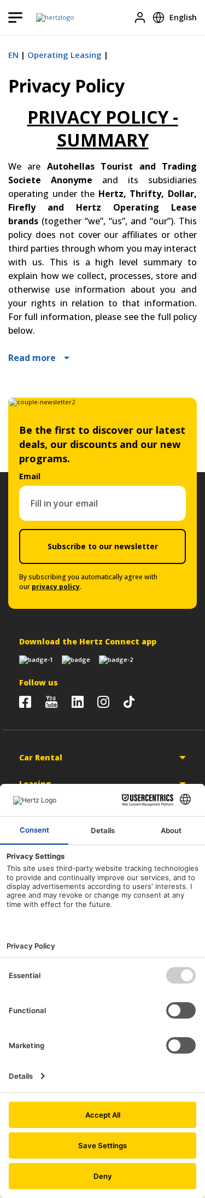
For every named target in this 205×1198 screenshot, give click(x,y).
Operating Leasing (64, 54)
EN (13, 54)
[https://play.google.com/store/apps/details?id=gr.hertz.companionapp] (76, 659)
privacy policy (56, 586)
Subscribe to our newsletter (103, 546)
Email (29, 476)
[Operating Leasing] (55, 17)
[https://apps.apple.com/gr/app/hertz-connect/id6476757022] (36, 659)
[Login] (140, 17)
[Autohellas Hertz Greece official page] (25, 702)
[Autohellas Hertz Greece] (51, 702)
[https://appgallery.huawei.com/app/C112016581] (116, 659)
